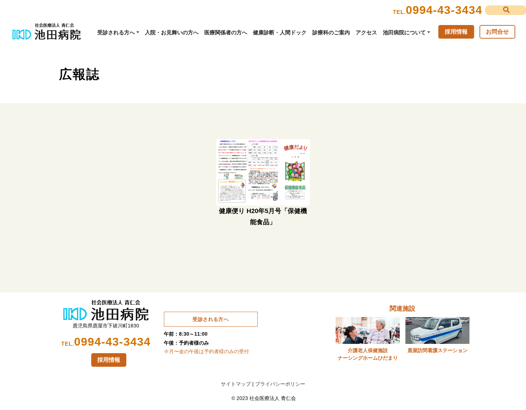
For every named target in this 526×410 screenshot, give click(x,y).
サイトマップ (236, 384)
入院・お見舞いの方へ (172, 32)
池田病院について (404, 32)
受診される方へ (116, 32)
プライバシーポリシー (280, 384)
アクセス (366, 32)
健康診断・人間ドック (280, 32)
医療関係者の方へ (225, 32)
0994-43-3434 (444, 10)
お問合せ (497, 32)
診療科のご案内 (331, 32)
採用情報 (456, 32)
